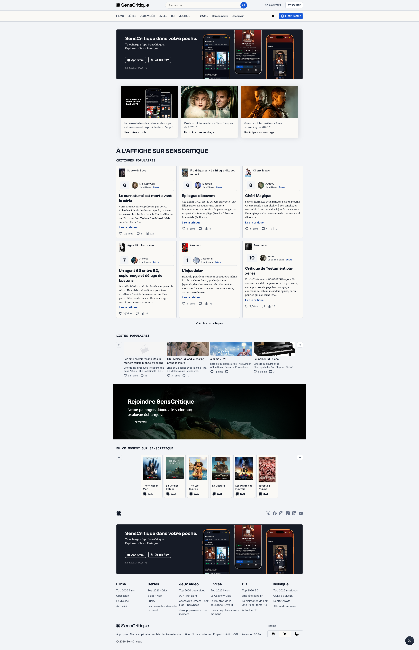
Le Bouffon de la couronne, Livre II (221, 602)
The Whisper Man (150, 487)
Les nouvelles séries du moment (162, 608)
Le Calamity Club (220, 595)
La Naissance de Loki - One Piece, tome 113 (256, 602)
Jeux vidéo (189, 584)
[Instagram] (281, 514)
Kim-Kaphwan (147, 183)
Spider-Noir (155, 595)
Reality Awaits (281, 601)
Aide (187, 634)
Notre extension (172, 634)
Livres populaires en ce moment (224, 612)
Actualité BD (249, 610)
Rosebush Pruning (264, 487)
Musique (281, 584)
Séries (153, 584)
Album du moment (284, 606)
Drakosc (143, 258)
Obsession (122, 595)
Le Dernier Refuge (172, 487)
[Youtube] (301, 514)
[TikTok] (288, 514)
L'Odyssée (122, 601)
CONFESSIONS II (284, 595)
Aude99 (269, 183)
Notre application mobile (145, 634)
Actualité (121, 606)
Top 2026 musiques (285, 590)
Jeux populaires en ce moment (193, 612)
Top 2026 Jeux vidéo (192, 590)
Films (121, 584)
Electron (207, 183)
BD (244, 584)
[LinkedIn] (294, 514)
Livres (216, 584)
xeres (271, 256)
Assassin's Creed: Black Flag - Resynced (194, 602)
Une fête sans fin (252, 595)
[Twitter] (268, 514)
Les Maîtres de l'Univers (243, 487)
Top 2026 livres (220, 590)
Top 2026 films (125, 590)
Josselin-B (207, 258)
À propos (122, 634)
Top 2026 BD (250, 590)
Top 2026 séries (158, 590)
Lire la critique (128, 227)
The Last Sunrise (194, 487)
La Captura (218, 485)
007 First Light (188, 595)
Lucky (151, 601)
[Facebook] (275, 514)
